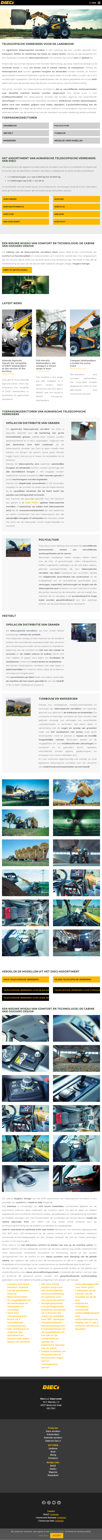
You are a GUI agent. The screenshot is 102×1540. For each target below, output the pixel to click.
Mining (53, 1454)
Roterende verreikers (53, 1437)
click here (43, 1536)
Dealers (53, 1468)
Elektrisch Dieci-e (53, 1440)
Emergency (53, 1458)
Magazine (53, 1472)
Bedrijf (53, 1465)
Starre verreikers (53, 1431)
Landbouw (53, 1448)
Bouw (53, 1451)
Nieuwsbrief (53, 1475)
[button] (7, 24)
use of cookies (57, 1531)
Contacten (54, 1514)
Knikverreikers (53, 1434)
